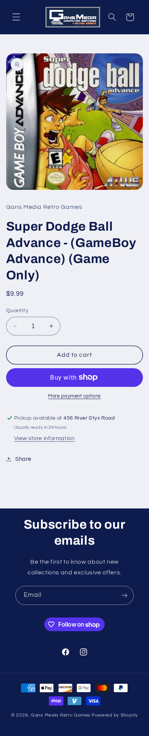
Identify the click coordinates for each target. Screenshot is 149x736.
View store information (44, 438)
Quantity (17, 310)
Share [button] (23, 459)
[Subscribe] (124, 595)
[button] (16, 17)
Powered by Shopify (115, 715)
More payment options (74, 396)
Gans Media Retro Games (61, 715)
